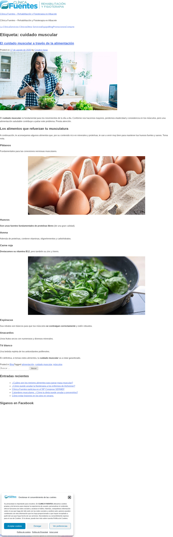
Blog (51, 27)
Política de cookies (24, 532)
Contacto (70, 27)
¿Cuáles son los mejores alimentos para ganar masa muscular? (42, 383)
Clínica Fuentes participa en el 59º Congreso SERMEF (38, 389)
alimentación (28, 364)
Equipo (45, 27)
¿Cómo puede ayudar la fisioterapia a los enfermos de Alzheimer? (43, 386)
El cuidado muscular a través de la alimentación (37, 43)
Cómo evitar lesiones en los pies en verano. (33, 396)
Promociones (59, 27)
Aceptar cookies (15, 526)
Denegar (37, 526)
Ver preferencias (60, 526)
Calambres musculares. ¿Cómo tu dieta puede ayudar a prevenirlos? (45, 392)
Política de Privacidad (40, 532)
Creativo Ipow (41, 50)
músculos (57, 364)
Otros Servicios (34, 27)
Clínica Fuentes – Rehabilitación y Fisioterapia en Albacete (28, 14)
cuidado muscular (43, 364)
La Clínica (5, 27)
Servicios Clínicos (18, 27)
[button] (69, 497)
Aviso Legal (53, 532)
